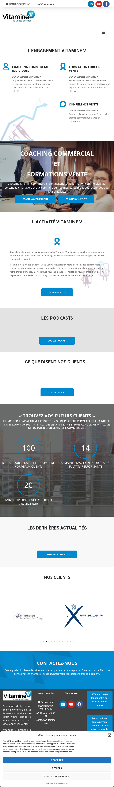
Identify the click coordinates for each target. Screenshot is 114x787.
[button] (109, 735)
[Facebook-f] (106, 4)
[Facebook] (79, 704)
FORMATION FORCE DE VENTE (85, 69)
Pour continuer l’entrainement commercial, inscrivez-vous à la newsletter (100, 725)
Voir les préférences (57, 776)
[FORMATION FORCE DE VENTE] (63, 66)
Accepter (57, 760)
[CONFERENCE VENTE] (63, 104)
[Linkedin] (63, 704)
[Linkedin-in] (91, 4)
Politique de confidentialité (57, 783)
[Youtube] (98, 4)
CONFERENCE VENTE (83, 104)
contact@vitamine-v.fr (19, 3)
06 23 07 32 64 (48, 3)
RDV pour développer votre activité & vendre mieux (99, 700)
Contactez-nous (57, 663)
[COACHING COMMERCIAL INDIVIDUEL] (6, 66)
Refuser (57, 768)
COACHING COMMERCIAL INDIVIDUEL (30, 69)
